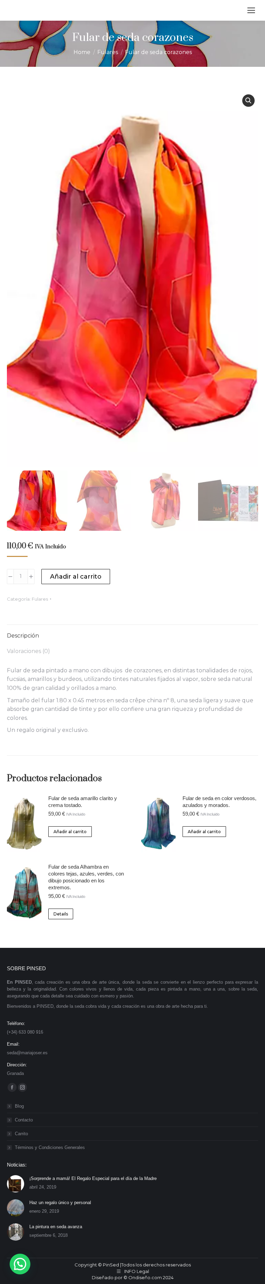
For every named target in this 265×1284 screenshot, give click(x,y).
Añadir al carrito (75, 576)
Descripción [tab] (23, 635)
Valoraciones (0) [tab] (28, 651)
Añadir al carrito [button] (70, 831)
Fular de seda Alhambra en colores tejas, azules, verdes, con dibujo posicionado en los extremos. (86, 877)
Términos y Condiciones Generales (50, 1147)
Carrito (21, 1133)
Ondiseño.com (145, 1277)
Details (60, 914)
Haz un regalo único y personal (60, 1202)
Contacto (24, 1119)
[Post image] (15, 1183)
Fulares (40, 599)
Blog (19, 1106)
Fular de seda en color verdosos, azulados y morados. (219, 801)
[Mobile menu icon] (251, 10)
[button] (248, 100)
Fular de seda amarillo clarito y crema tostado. (82, 801)
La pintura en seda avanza (55, 1226)
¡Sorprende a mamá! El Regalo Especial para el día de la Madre (93, 1178)
